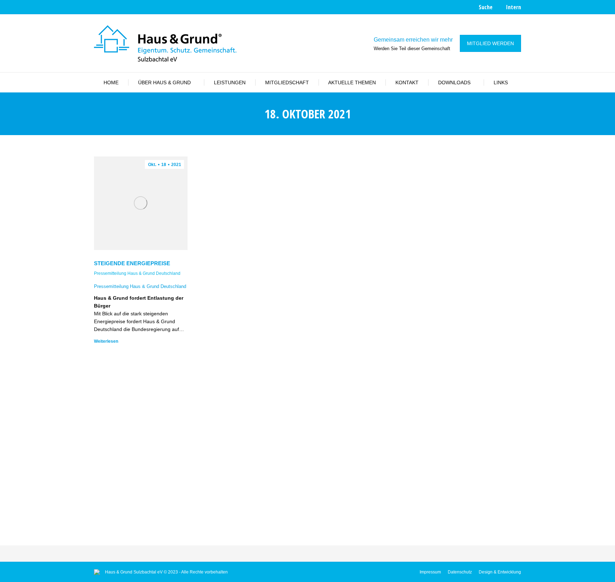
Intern (513, 7)
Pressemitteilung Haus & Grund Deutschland (137, 273)
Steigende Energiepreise (132, 263)
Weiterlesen (106, 341)
